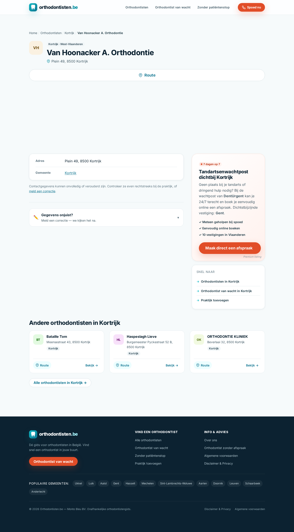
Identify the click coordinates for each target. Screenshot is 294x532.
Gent (116, 483)
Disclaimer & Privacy (218, 463)
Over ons (210, 440)
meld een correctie (42, 191)
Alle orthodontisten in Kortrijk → (60, 382)
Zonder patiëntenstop (213, 7)
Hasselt (130, 483)
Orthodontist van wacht (172, 7)
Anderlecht (38, 491)
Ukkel (78, 483)
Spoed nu (254, 7)
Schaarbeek (252, 483)
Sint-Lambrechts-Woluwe (176, 483)
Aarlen (203, 483)
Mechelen (148, 483)
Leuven (234, 483)
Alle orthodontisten (148, 440)
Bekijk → (91, 365)
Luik (91, 483)
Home (33, 33)
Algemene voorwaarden (221, 455)
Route (150, 75)
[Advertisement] (147, 117)
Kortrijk (69, 33)
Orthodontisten (136, 7)
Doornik (218, 483)
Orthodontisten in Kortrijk (220, 281)
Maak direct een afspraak (228, 248)
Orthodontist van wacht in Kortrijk (226, 291)
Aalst (103, 483)
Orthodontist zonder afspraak (225, 448)
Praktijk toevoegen (215, 300)
